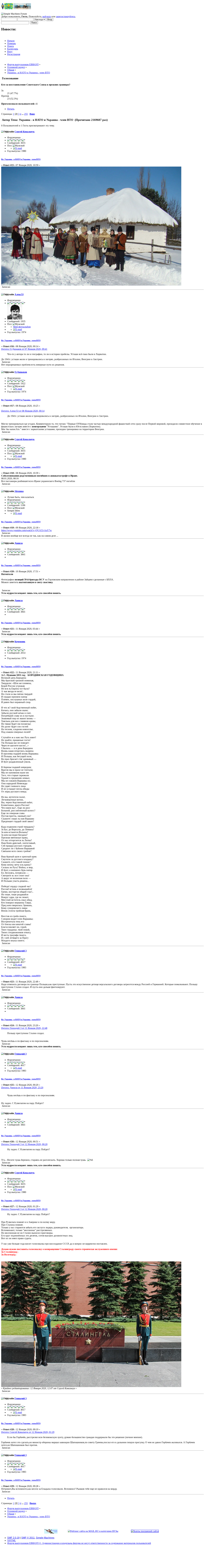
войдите (46, 16)
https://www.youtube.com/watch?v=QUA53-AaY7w (26, 530)
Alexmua (19, 491)
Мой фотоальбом (22, 326)
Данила (19, 543)
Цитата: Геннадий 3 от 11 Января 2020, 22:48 (24, 1028)
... (23, 114)
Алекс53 (19, 294)
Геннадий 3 (21, 950)
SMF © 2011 (28, 1537)
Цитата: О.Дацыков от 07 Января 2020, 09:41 (24, 349)
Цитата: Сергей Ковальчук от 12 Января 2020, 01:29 (27, 1432)
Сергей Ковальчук (25, 131)
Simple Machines (45, 1537)
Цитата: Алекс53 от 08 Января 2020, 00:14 (22, 411)
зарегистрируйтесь (65, 16)
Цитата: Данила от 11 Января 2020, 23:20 (22, 1087)
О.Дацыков (21, 372)
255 (26, 114)
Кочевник (20, 641)
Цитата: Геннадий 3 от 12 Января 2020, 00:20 (24, 1144)
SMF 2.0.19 (13, 1537)
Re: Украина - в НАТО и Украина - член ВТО (21, 159)
